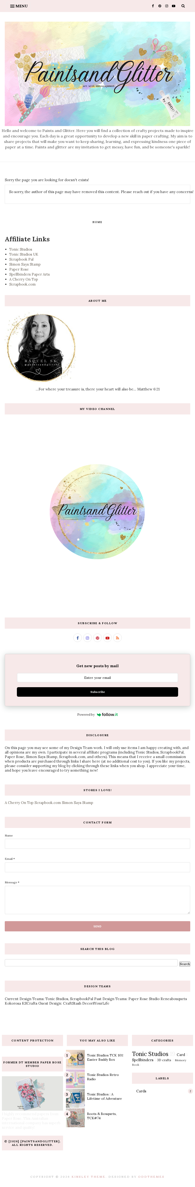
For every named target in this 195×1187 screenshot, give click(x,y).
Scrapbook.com (22, 284)
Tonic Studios (20, 249)
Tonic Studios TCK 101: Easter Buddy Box (105, 1057)
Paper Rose (19, 269)
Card (181, 1054)
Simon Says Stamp (25, 264)
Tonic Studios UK (23, 254)
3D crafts (164, 1060)
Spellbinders (142, 1060)
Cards (141, 1091)
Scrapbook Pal (21, 259)
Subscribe (97, 692)
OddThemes (151, 1176)
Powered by (86, 715)
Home (97, 222)
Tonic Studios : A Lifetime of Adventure (104, 1096)
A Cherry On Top (23, 279)
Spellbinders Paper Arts (29, 274)
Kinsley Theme (89, 1176)
